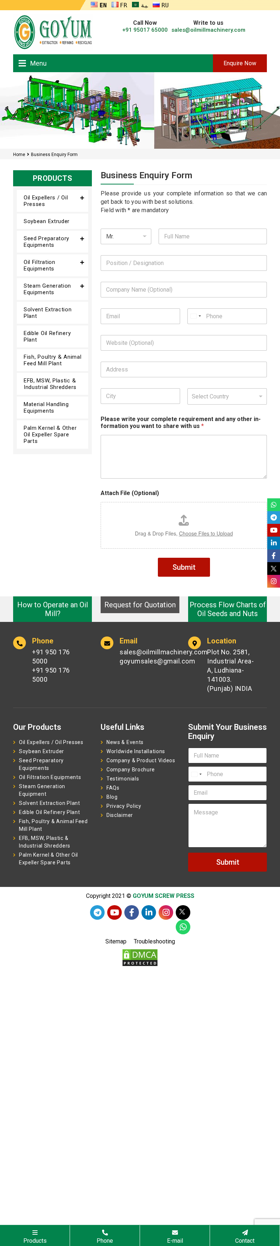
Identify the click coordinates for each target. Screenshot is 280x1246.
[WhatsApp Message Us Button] (183, 927)
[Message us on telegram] (97, 912)
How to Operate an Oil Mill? (52, 609)
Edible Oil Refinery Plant (47, 336)
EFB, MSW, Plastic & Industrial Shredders (50, 383)
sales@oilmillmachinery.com (208, 30)
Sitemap (116, 941)
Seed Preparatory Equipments (46, 241)
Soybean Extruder (47, 221)
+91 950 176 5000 (51, 656)
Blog (112, 797)
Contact (244, 1240)
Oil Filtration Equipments (39, 265)
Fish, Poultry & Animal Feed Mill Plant (52, 360)
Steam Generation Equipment (42, 790)
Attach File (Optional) (130, 493)
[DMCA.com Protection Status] (140, 957)
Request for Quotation (140, 604)
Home (19, 154)
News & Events (125, 742)
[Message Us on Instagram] (166, 912)
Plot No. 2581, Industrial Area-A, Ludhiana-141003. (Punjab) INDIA (230, 670)
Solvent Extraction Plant (48, 312)
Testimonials (122, 779)
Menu (38, 63)
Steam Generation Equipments (47, 289)
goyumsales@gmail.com (144, 661)
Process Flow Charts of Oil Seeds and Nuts (228, 609)
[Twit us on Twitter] (183, 912)
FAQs (113, 788)
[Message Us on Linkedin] (148, 912)
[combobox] (227, 396)
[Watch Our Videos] (114, 912)
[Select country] (195, 316)
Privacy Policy (123, 806)
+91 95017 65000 (145, 30)
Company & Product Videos (140, 760)
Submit (183, 567)
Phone (105, 1240)
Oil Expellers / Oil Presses (46, 200)
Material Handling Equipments (46, 407)
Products (35, 1240)
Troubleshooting (154, 941)
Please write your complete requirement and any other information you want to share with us (181, 422)
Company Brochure (130, 769)
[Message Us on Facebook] (131, 912)
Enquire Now (239, 63)
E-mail (175, 1240)
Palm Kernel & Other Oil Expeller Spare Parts (50, 434)
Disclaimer (119, 815)
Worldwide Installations (135, 751)
